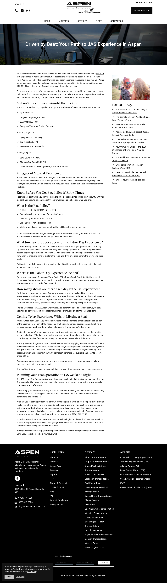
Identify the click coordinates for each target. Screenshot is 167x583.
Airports (53, 474)
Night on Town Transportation (98, 534)
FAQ (52, 496)
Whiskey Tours (91, 543)
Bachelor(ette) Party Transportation (94, 523)
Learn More (20, 577)
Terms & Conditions (59, 500)
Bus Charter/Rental (93, 530)
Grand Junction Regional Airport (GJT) (135, 481)
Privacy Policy (56, 504)
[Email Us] (22, 10)
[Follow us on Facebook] (17, 478)
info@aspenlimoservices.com (37, 422)
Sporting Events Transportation (99, 509)
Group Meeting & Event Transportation (95, 468)
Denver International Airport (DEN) (136, 487)
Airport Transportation (95, 457)
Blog (52, 491)
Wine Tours (90, 504)
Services (54, 461)
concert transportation (62, 332)
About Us (19, 4)
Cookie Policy (32, 572)
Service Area (145, 2)
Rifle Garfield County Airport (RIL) (135, 474)
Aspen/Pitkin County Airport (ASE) (136, 457)
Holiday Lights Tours (94, 547)
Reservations (141, 10)
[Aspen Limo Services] (83, 7)
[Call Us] (16, 10)
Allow (9, 577)
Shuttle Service (92, 500)
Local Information (58, 487)
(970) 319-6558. (79, 414)
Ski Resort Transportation (97, 479)
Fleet (52, 479)
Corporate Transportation (97, 461)
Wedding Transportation (96, 513)
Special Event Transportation (98, 496)
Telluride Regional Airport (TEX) (134, 461)
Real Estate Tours (93, 483)
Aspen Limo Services (78, 575)
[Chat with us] (28, 10)
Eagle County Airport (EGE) (132, 470)
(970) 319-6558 (24, 498)
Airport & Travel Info (59, 483)
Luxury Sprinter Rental (95, 517)
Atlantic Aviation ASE (129, 466)
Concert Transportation (95, 539)
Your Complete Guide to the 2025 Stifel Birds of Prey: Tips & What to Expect (129, 150)
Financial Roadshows (94, 474)
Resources (55, 470)
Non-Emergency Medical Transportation (96, 489)
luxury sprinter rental (58, 338)
